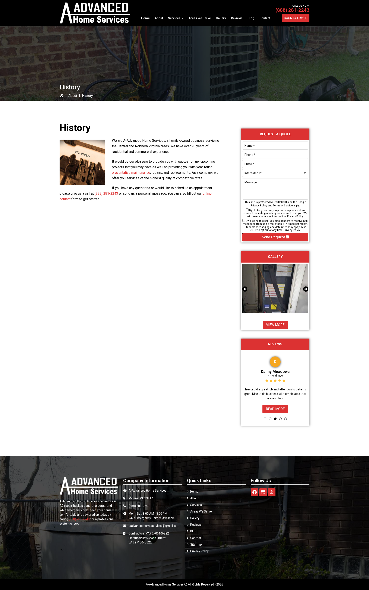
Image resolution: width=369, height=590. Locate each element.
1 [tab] (265, 419)
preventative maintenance (131, 173)
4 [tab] (280, 419)
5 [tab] (285, 419)
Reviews (196, 524)
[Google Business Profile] (263, 492)
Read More (275, 409)
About (72, 96)
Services (196, 505)
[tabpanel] (275, 383)
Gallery (194, 518)
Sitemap (196, 544)
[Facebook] (254, 492)
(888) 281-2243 (292, 10)
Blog (193, 531)
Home (194, 491)
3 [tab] (275, 419)
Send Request (274, 237)
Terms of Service (283, 205)
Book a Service (295, 18)
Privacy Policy (259, 205)
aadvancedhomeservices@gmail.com (154, 525)
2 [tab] (270, 419)
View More (275, 325)
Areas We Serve (201, 511)
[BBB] (271, 492)
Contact (195, 538)
